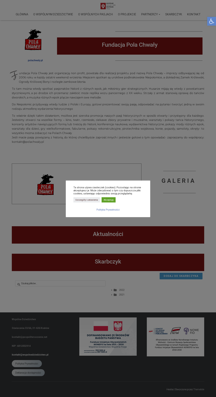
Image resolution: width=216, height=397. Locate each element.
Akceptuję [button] (109, 200)
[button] (211, 21)
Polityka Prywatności (108, 209)
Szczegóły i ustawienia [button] (86, 200)
